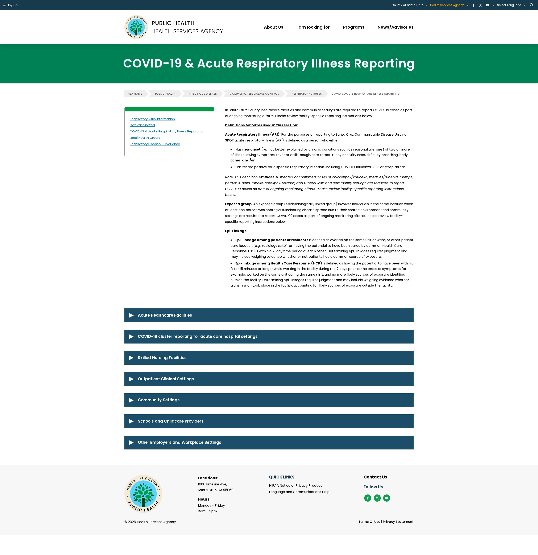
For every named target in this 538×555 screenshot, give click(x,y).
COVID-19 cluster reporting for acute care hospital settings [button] (198, 336)
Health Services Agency (447, 5)
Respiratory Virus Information (152, 119)
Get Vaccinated (142, 125)
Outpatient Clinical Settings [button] (166, 379)
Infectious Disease (203, 94)
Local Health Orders (145, 137)
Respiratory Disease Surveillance (155, 144)
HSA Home (135, 94)
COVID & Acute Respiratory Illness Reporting (365, 94)
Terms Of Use (369, 521)
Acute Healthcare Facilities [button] (165, 315)
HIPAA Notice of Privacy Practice (296, 485)
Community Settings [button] (159, 400)
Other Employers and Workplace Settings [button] (179, 442)
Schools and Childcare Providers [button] (171, 421)
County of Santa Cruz (407, 5)
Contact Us (375, 477)
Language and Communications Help (299, 491)
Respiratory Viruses (307, 94)
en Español (11, 5)
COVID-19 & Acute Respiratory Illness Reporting (166, 131)
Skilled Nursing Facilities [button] (162, 358)
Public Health (165, 94)
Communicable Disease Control (254, 94)
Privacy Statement (398, 521)
